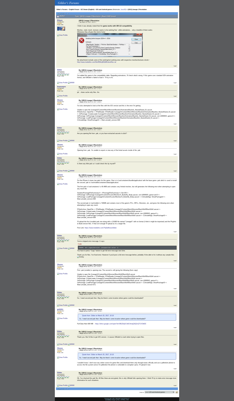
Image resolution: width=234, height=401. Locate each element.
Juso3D (123, 9)
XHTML (123, 399)
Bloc (118, 399)
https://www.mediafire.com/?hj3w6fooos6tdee (101, 228)
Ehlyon (60, 20)
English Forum (74, 9)
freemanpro (61, 87)
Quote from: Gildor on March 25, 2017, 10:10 (98, 315)
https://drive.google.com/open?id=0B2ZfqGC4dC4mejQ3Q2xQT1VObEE (120, 324)
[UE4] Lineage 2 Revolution (137, 9)
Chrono (60, 100)
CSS (127, 399)
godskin (60, 309)
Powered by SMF (108, 398)
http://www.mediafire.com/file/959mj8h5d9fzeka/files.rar (96, 62)
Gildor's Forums (62, 9)
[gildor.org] (71, 83)
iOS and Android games (104, 9)
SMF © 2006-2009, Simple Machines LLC (121, 398)
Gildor (59, 70)
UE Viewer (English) (87, 9)
